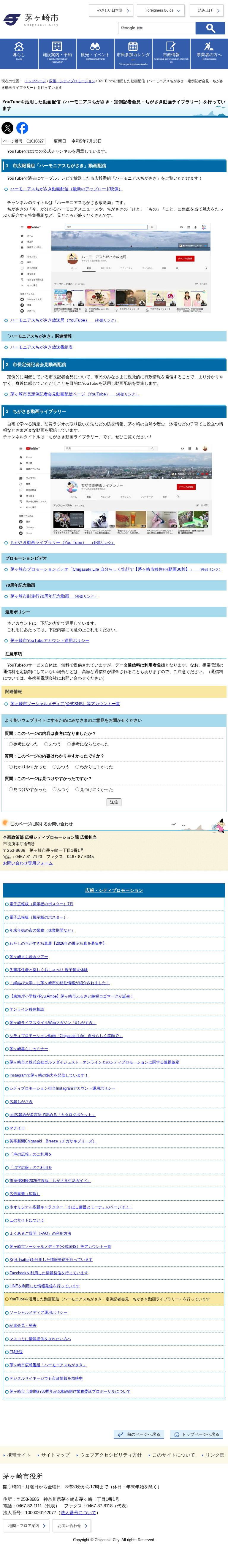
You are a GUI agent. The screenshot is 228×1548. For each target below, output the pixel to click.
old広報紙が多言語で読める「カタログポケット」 (53, 1114)
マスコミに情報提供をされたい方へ (40, 1339)
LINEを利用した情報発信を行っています (45, 1286)
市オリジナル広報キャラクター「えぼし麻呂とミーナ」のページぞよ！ (71, 1207)
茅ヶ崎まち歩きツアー (29, 957)
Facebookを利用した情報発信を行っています (49, 1273)
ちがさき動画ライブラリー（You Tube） (62, 542)
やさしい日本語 (109, 10)
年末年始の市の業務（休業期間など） (42, 930)
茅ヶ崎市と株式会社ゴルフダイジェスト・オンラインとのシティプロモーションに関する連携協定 (94, 1062)
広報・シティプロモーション (72, 81)
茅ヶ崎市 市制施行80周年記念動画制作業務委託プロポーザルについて (70, 1391)
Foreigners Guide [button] (159, 10)
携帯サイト (19, 1454)
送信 (114, 802)
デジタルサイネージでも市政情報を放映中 (46, 1378)
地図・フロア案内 (23, 1525)
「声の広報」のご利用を (31, 1154)
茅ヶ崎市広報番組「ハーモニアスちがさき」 (48, 1365)
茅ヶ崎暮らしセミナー (29, 1049)
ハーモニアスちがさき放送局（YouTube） (64, 320)
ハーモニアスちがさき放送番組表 (41, 347)
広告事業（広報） (25, 1193)
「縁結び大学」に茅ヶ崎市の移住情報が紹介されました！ (60, 983)
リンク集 (214, 1454)
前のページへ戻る (143, 1434)
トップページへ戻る (200, 1434)
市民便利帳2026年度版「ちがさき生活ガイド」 (50, 1180)
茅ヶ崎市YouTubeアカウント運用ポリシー (49, 640)
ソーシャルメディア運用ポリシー (38, 1312)
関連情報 (13, 691)
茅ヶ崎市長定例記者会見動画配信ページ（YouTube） (74, 394)
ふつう (55, 744)
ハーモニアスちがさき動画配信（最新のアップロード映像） (66, 189)
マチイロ (17, 1128)
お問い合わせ (69, 1525)
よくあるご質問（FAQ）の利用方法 (40, 1233)
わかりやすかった (30, 767)
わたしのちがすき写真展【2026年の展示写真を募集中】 (58, 943)
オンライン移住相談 (27, 1009)
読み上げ (205, 10)
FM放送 (16, 1352)
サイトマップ (55, 1454)
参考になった (25, 744)
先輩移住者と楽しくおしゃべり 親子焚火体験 (49, 970)
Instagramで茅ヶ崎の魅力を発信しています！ (49, 1075)
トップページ (35, 81)
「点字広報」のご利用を (31, 1167)
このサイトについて (27, 1220)
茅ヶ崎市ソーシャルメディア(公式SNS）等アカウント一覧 (65, 704)
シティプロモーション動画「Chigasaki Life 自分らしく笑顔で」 (66, 1035)
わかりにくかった (96, 767)
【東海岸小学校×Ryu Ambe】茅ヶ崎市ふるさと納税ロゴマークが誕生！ (72, 996)
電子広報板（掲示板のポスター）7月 (41, 904)
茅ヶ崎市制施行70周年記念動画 (54, 596)
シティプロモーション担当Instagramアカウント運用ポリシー (62, 1088)
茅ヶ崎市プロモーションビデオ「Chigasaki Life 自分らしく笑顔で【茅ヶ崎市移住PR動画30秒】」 (116, 569)
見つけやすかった (30, 789)
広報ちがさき (21, 1101)
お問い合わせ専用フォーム (28, 863)
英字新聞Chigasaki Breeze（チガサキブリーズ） (53, 1141)
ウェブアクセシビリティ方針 (111, 1454)
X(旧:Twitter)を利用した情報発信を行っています (51, 1259)
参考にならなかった (90, 744)
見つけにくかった (96, 789)
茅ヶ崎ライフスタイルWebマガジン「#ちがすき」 (53, 1022)
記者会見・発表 (23, 1325)
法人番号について (78, 1512)
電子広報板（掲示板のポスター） (38, 917)
